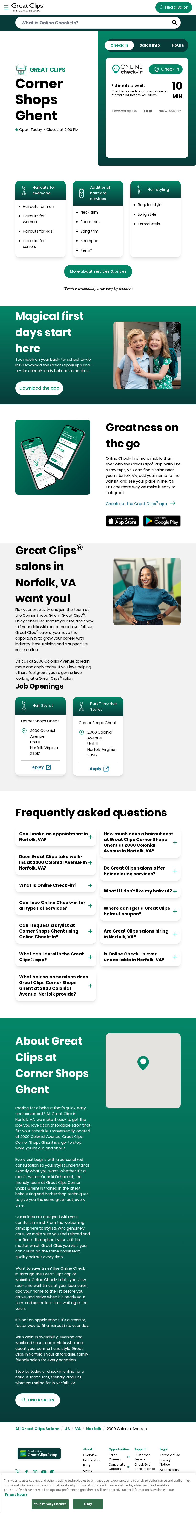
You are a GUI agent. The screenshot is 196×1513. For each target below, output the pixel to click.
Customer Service (142, 1457)
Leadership (91, 1460)
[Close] (188, 1481)
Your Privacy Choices (50, 1504)
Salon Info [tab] (150, 45)
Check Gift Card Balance (144, 1466)
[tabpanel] (147, 108)
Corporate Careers (117, 1466)
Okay (88, 1504)
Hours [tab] (178, 45)
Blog (86, 1465)
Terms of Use (170, 1455)
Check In (170, 69)
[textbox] (54, 332)
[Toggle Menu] (6, 7)
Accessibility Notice (169, 1472)
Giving (88, 1471)
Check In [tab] (119, 45)
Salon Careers (115, 1457)
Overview (90, 1455)
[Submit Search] (175, 23)
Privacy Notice (165, 1462)
